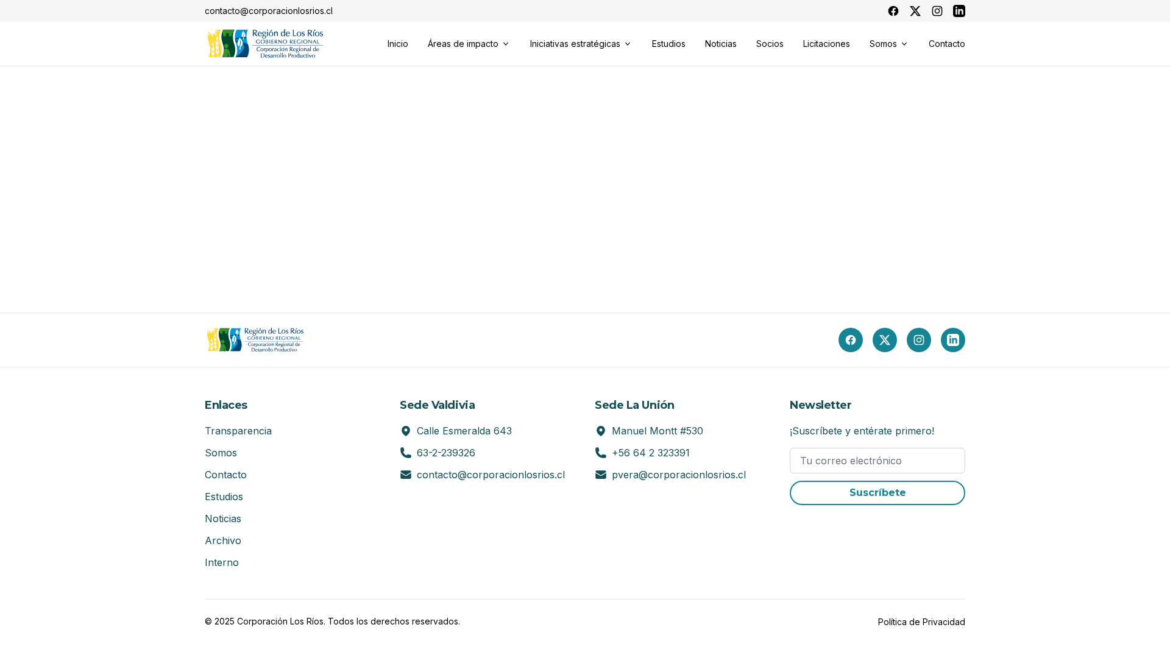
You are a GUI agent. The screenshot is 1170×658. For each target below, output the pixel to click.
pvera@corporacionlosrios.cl (679, 475)
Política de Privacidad (921, 622)
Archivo (223, 540)
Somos (221, 453)
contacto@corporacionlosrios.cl (491, 475)
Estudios (224, 496)
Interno (222, 562)
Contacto (226, 475)
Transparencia (238, 431)
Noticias (223, 518)
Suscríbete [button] (877, 492)
